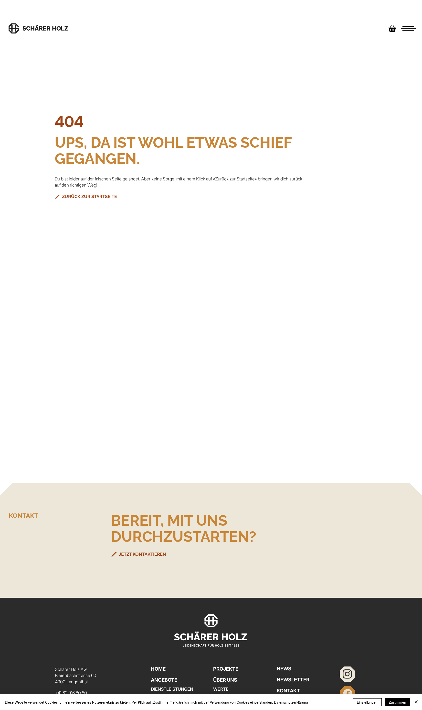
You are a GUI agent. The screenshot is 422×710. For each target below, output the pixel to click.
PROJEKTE (225, 669)
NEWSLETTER (293, 680)
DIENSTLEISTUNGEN (172, 689)
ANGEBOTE (164, 680)
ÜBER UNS (225, 680)
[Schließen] (416, 702)
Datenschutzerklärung (291, 702)
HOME (158, 669)
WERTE (221, 689)
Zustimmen (397, 702)
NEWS (284, 669)
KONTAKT (288, 691)
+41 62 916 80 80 (71, 692)
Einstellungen (367, 702)
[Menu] (408, 28)
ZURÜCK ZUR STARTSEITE (89, 196)
